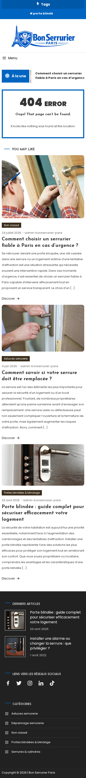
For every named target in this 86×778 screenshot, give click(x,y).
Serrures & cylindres (25, 752)
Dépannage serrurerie (27, 723)
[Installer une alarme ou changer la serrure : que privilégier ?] (15, 646)
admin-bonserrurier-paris (43, 233)
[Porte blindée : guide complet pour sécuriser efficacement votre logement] (15, 620)
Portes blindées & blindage (22, 493)
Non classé (11, 225)
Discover (9, 298)
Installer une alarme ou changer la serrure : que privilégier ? (50, 643)
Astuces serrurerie (16, 358)
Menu (12, 58)
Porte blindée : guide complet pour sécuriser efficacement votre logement (43, 513)
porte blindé (43, 13)
